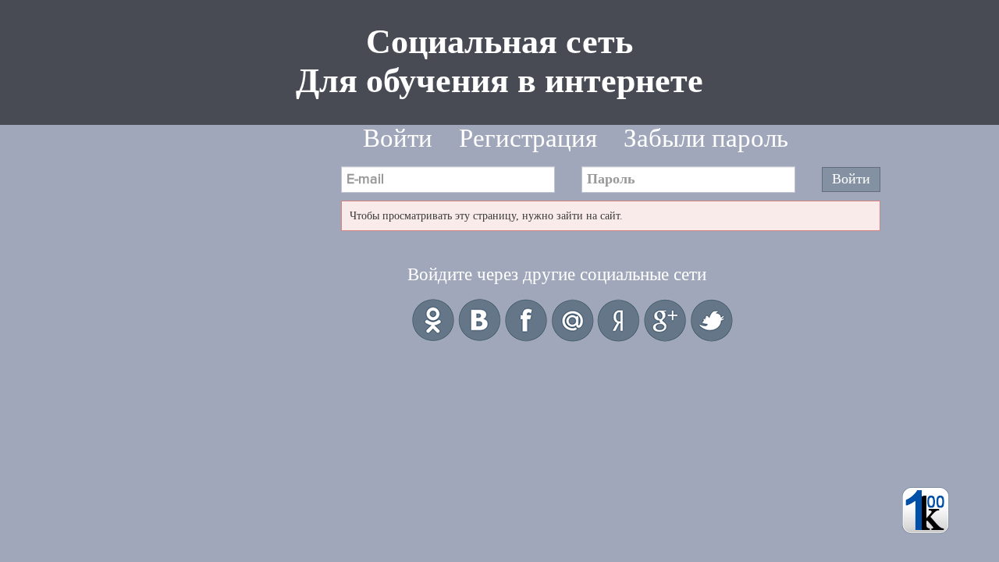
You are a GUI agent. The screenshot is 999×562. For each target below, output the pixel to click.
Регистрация (528, 138)
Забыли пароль (706, 138)
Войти (397, 138)
